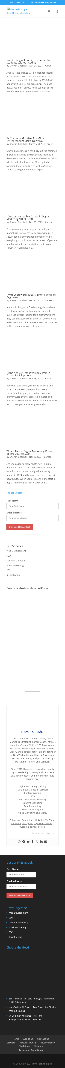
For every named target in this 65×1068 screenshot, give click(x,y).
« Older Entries (14, 492)
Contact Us (43, 1038)
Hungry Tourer (42, 755)
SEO (8, 555)
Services (11, 1042)
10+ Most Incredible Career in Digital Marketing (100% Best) (28, 218)
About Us (28, 1038)
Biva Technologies (23, 755)
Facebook (16, 823)
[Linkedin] (41, 841)
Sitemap (38, 1046)
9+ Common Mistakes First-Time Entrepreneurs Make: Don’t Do (25, 140)
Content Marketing (16, 560)
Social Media (13, 575)
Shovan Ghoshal (18, 65)
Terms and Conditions (31, 1050)
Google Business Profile (32, 826)
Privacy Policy (47, 1042)
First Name (12, 500)
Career (48, 65)
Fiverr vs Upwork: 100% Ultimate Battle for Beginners (31, 296)
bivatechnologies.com (43, 833)
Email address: (14, 512)
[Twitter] (36, 841)
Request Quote (28, 1042)
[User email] (45, 841)
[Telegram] (23, 841)
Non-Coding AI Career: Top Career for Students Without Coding (28, 61)
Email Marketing (15, 565)
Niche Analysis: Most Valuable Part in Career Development (28, 374)
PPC (8, 570)
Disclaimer (24, 1046)
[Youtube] (28, 841)
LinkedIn (39, 820)
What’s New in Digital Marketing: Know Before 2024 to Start (29, 452)
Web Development (16, 550)
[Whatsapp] (19, 841)
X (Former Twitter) (43, 823)
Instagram (27, 823)
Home (16, 1038)
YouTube (50, 820)
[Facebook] (32, 841)
